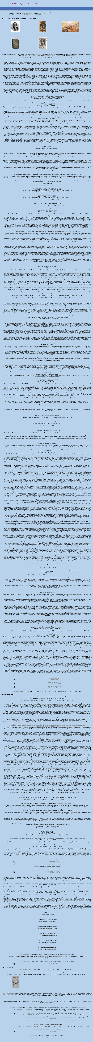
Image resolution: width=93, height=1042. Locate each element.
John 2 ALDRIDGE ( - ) (54, 1031)
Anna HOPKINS (19, 795)
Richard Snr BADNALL (71, 1016)
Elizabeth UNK (60, 803)
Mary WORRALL (55, 994)
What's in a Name (64, 8)
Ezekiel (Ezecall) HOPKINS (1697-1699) (54, 862)
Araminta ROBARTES (49, 55)
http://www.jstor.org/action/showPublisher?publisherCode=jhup (27, 725)
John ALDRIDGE (37, 1029)
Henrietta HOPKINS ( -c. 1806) (54, 872)
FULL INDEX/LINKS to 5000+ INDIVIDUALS (17, 8)
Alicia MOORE (32, 55)
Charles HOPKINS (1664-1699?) (54, 679)
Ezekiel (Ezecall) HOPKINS (18, 972)
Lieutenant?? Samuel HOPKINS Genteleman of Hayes (14, 802)
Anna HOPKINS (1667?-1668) (54, 682)
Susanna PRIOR (67, 802)
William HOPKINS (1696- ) (54, 861)
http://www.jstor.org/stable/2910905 (20, 720)
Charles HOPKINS (25, 700)
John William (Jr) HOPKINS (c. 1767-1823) (26, 1009)
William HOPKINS (23, 969)
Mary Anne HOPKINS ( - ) (54, 689)
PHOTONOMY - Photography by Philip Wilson (10, 9)
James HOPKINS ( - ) (37, 14)
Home (3, 8)
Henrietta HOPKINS (8, 1020)
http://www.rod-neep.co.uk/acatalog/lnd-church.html (47, 210)
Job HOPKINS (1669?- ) (54, 685)
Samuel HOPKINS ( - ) (54, 1012)
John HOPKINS (30, 875)
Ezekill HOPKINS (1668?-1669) (54, 683)
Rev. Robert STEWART (33, 1039)
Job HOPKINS (28, 799)
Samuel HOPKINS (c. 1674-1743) (54, 686)
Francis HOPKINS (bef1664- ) (54, 678)
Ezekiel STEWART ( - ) (54, 963)
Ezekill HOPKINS (21, 797)
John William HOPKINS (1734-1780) (54, 871)
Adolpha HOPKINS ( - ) (54, 1018)
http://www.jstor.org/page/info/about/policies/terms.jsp (14, 721)
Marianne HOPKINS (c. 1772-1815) (30, 1014)
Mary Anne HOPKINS (24, 954)
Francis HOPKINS (29, 696)
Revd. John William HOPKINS (9, 993)
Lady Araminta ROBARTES (19, 691)
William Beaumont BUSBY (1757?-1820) (27, 1026)
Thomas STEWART (67, 954)
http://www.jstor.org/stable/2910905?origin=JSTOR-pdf (51, 725)
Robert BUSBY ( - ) (54, 1032)
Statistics (44, 8)
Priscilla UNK (70, 803)
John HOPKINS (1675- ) (54, 687)
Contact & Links (34, 8)
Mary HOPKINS (13, 792)
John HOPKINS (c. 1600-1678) (28, 13)
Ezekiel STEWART (35, 1035)
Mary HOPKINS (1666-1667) (54, 681)
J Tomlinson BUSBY (54, 1020)
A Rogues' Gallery (53, 8)
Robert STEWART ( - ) (54, 964)
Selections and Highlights (77, 8)
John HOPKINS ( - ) (26, 14)
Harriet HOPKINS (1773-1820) (24, 1016)
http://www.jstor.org (40, 724)
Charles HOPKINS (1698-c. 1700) (54, 864)
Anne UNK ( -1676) (41, 13)
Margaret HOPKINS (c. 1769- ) (33, 1013)
